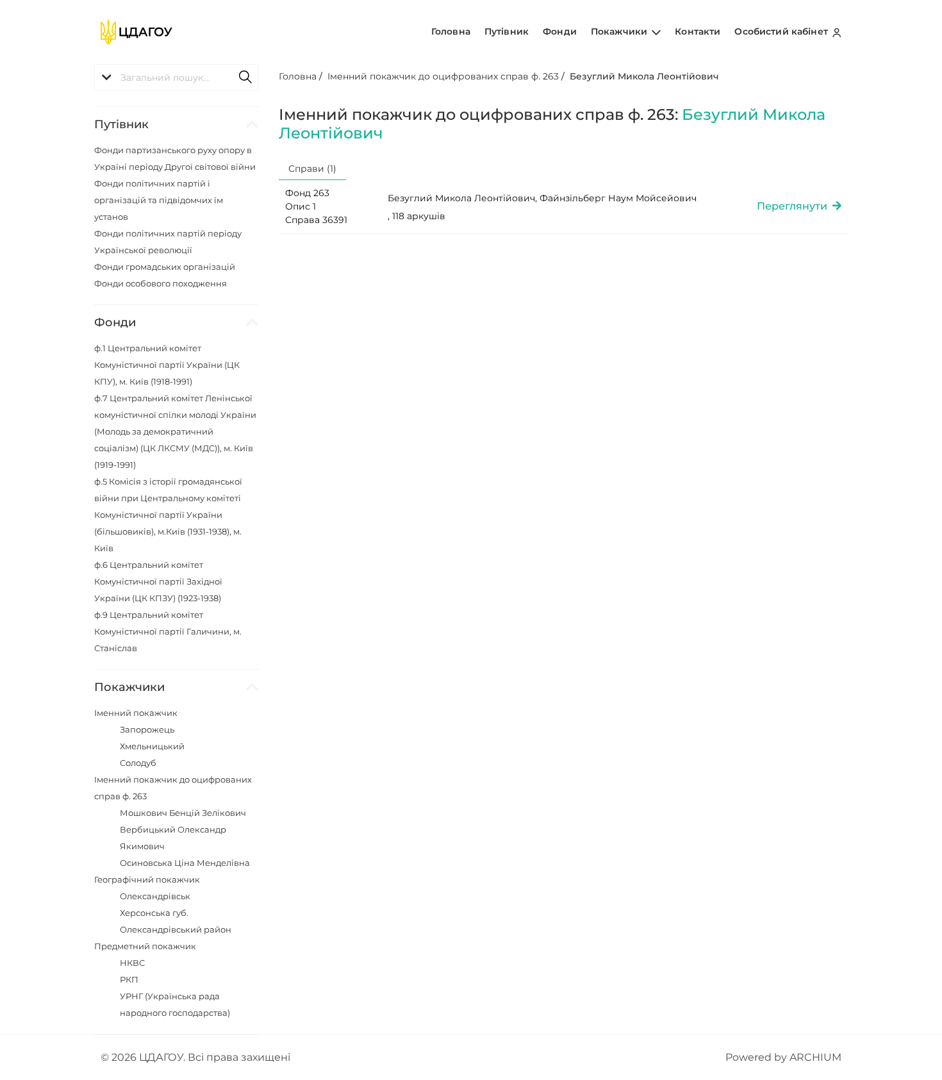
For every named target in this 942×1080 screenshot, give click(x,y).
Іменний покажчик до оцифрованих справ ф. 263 (443, 76)
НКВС (132, 963)
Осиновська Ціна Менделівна (185, 863)
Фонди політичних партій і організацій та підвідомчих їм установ (158, 200)
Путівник (506, 31)
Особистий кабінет (782, 31)
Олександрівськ (155, 896)
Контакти (697, 31)
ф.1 (167, 364)
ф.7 (175, 431)
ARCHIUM (815, 1057)
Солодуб (138, 763)
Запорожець (147, 729)
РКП (129, 979)
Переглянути (794, 206)
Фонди (560, 31)
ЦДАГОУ (161, 1057)
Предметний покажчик (145, 946)
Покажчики (620, 31)
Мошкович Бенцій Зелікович (183, 813)
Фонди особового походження (160, 283)
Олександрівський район (175, 929)
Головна (450, 31)
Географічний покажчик (147, 879)
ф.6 (158, 581)
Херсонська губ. (154, 913)
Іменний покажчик (136, 713)
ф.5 (168, 514)
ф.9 (168, 631)
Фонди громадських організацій (164, 267)
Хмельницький (152, 746)
